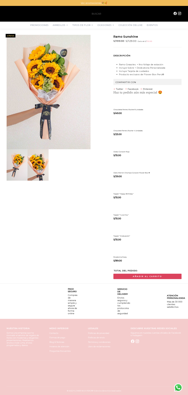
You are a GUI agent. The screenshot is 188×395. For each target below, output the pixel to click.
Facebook (132, 89)
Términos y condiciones (99, 342)
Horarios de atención (59, 346)
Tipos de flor (81, 25)
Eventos (152, 25)
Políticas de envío (96, 337)
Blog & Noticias (56, 342)
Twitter (119, 89)
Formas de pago (57, 337)
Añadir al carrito (147, 276)
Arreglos (59, 25)
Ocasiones (104, 25)
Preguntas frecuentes (60, 351)
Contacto (53, 333)
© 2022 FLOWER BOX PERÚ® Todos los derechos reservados (94, 391)
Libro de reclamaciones (99, 346)
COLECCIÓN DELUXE (130, 25)
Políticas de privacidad (98, 333)
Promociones (39, 25)
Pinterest (147, 89)
